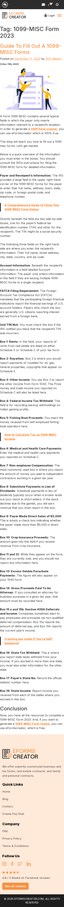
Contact (7, 806)
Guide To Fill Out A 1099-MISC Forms (30, 49)
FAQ (5, 831)
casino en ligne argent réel (22, 736)
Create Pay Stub (13, 813)
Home (6, 791)
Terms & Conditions (15, 846)
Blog (5, 799)
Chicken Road (50, 736)
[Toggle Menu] (59, 15)
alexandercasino (32, 740)
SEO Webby (54, 58)
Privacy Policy (12, 838)
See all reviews (15, 886)
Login (51, 15)
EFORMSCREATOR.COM (29, 898)
